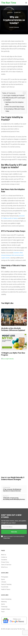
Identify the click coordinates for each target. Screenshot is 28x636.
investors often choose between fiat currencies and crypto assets (12, 255)
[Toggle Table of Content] (23, 93)
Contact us (4, 557)
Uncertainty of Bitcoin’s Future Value (15, 110)
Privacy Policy (6, 538)
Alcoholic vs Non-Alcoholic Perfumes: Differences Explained (13, 329)
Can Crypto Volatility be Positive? (13, 95)
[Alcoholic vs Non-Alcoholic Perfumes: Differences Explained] (14, 317)
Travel (2, 611)
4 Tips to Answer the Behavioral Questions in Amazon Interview (12, 490)
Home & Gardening (6, 599)
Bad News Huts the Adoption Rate (14, 103)
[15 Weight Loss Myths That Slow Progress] (14, 341)
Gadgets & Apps (5, 609)
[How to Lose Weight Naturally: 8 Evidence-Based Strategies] (14, 416)
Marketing (4, 601)
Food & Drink (4, 587)
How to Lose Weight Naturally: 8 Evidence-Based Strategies (12, 478)
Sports (3, 579)
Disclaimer (4, 559)
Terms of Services (6, 564)
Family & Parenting (6, 584)
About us (3, 554)
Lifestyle (10, 12)
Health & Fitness (5, 589)
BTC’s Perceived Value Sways (15, 107)
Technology (4, 606)
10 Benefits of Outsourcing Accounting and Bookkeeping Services (14, 498)
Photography (4, 577)
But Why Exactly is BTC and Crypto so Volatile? (14, 99)
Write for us (4, 567)
